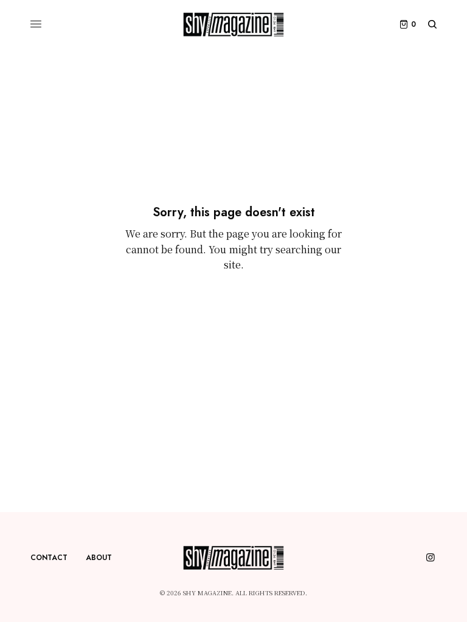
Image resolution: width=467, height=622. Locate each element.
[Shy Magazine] (233, 24)
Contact (48, 557)
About (99, 557)
